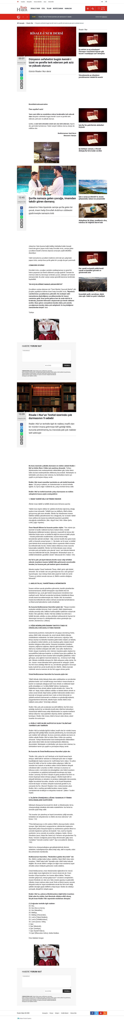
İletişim (57, 1013)
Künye (51, 1013)
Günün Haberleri (38, 1)
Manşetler (29, 1)
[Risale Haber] (22, 8)
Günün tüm (101, 17)
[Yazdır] (21, 84)
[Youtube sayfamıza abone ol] (101, 1013)
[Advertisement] (9, 49)
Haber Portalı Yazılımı (25, 1018)
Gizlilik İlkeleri (64, 1013)
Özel (43, 8)
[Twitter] (21, 71)
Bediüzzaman (58, 8)
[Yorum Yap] (21, 87)
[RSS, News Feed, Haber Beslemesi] (105, 1013)
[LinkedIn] (21, 75)
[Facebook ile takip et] (92, 1013)
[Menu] (87, 8)
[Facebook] (21, 68)
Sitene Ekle (51, 1)
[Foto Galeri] (106, 1)
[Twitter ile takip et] (96, 1013)
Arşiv (45, 1)
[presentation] (23, 17)
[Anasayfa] (18, 1)
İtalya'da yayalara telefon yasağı (48, 17)
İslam (49, 8)
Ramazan (68, 8)
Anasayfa (45, 1013)
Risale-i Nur (35, 8)
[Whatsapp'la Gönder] (21, 78)
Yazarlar (23, 1)
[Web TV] (102, 1)
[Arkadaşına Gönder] (21, 81)
